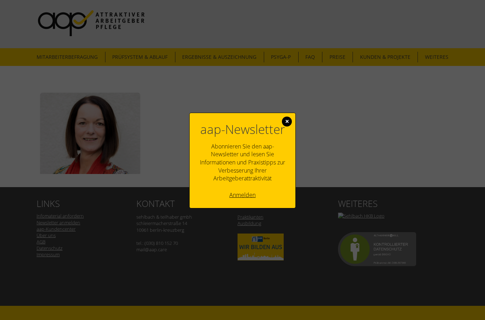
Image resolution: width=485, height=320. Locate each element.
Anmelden (242, 195)
